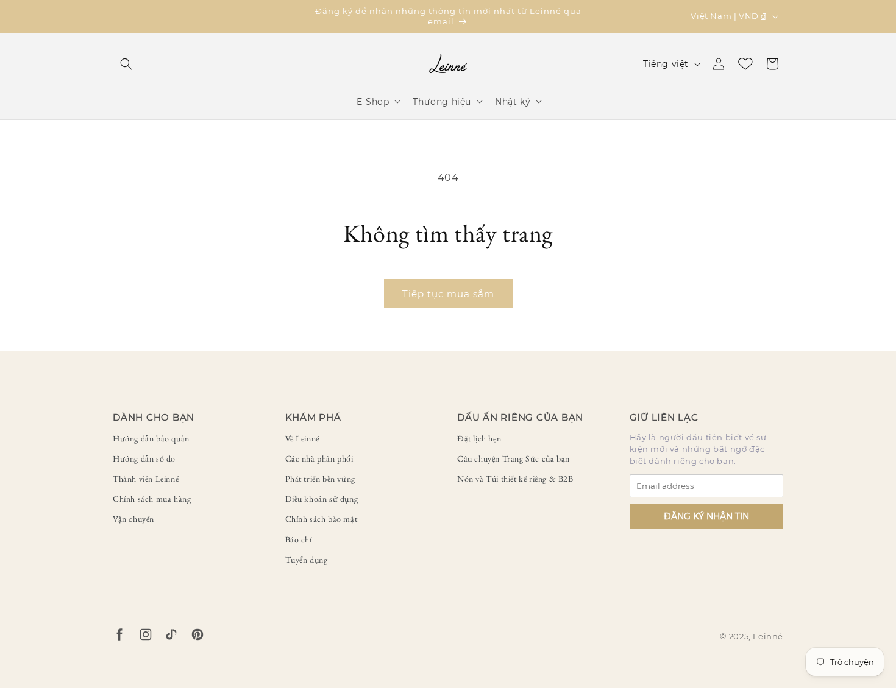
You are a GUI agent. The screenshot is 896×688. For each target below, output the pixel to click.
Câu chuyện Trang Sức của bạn (513, 458)
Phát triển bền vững (320, 478)
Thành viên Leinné (146, 478)
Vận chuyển (133, 518)
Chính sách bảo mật (321, 518)
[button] (126, 64)
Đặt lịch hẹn (479, 438)
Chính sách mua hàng (152, 498)
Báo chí (298, 539)
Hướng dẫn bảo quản (151, 438)
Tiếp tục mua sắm (448, 294)
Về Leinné (302, 438)
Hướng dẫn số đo (144, 458)
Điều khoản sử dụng (321, 498)
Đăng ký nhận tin (706, 516)
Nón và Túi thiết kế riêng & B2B (515, 478)
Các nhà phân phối (319, 458)
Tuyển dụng (306, 559)
